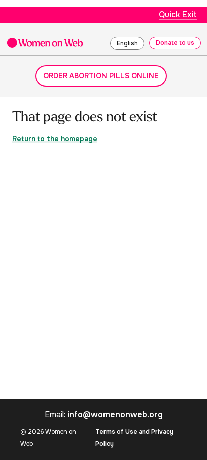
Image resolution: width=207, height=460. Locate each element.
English (127, 43)
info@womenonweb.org (115, 414)
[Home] (45, 42)
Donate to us (175, 43)
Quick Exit (178, 14)
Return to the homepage (54, 138)
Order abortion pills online (101, 75)
